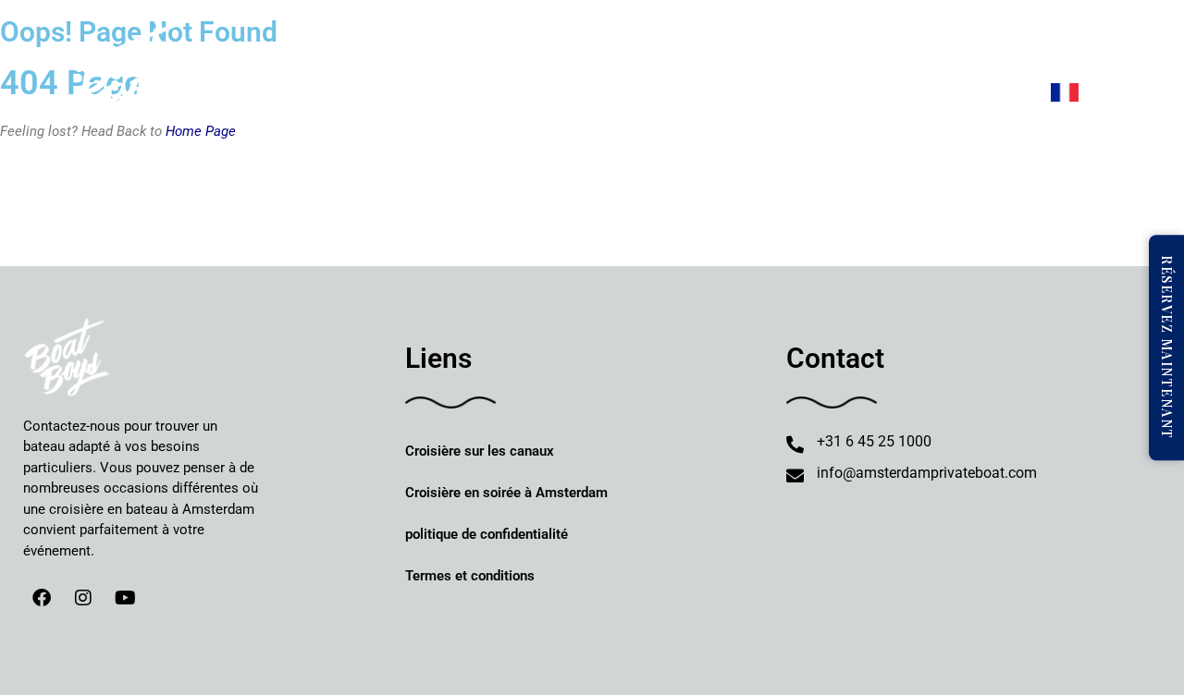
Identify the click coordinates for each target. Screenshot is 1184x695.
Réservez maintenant (1167, 347)
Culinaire (801, 47)
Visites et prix (699, 47)
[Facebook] (41, 597)
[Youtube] (124, 597)
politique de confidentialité (486, 534)
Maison (385, 47)
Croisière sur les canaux (479, 451)
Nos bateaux (567, 47)
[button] (576, 48)
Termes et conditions (470, 575)
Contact (1070, 47)
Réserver (468, 47)
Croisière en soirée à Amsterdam (506, 492)
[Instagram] (83, 597)
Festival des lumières (947, 47)
